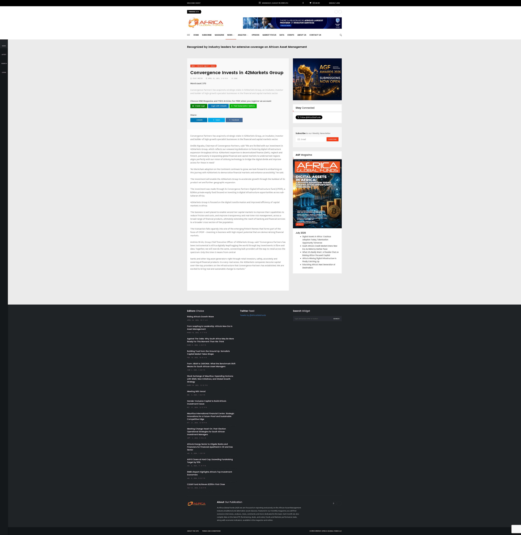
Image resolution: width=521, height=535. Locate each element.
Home (196, 35)
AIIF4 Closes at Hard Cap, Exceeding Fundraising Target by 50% (210, 461)
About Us (301, 35)
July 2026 (301, 233)
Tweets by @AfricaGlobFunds (253, 315)
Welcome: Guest (193, 3)
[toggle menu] (188, 35)
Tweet (217, 120)
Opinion (255, 35)
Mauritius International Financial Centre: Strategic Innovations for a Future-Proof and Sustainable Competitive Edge (210, 416)
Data (281, 35)
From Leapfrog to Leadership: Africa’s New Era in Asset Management (209, 328)
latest (4, 55)
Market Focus (269, 35)
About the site (193, 531)
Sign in (332, 3)
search (4, 63)
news (4, 46)
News (230, 35)
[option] (267, 12)
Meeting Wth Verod (196, 391)
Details (300, 224)
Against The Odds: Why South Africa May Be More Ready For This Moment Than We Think (210, 340)
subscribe (332, 139)
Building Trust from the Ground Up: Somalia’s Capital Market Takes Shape (208, 353)
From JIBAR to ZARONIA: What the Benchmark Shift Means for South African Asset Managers (211, 365)
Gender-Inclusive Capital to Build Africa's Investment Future (206, 402)
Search (336, 319)
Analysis (242, 35)
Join (338, 3)
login (4, 72)
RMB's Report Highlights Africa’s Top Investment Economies (209, 473)
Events (290, 35)
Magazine (219, 35)
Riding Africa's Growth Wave (215, 11)
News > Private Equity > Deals (203, 66)
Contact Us (315, 35)
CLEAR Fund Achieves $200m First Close (206, 484)
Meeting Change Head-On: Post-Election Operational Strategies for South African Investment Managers (206, 431)
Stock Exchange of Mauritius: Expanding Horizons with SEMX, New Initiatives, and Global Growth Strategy (210, 379)
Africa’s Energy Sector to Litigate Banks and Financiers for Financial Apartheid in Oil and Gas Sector (210, 447)
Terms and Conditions (211, 531)
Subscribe (207, 35)
